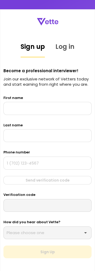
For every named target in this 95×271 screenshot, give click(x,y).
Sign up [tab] (33, 46)
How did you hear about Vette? (31, 222)
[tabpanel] (47, 163)
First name (13, 97)
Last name (13, 125)
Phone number (16, 152)
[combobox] (46, 233)
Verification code (19, 194)
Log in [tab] (64, 46)
